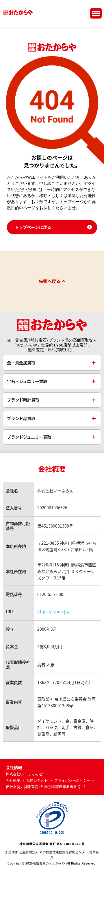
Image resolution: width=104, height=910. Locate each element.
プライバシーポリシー (72, 780)
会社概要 (13, 780)
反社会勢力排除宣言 (22, 787)
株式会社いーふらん (22, 774)
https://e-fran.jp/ (53, 611)
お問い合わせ (37, 780)
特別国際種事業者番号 (62, 787)
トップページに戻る (33, 227)
